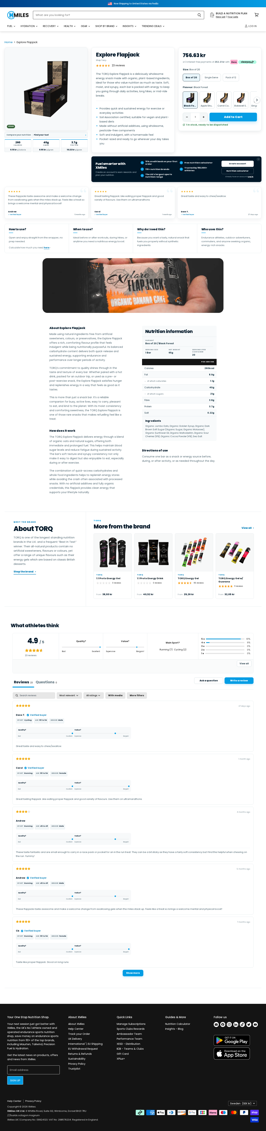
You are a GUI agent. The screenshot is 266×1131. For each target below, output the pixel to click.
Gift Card (123, 1054)
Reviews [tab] (23, 682)
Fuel (10, 26)
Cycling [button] (27, 720)
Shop (101, 60)
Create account (237, 163)
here (46, 247)
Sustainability (76, 1059)
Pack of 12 (231, 77)
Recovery (49, 26)
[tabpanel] (133, 836)
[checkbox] (115, 695)
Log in (252, 26)
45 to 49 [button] (44, 826)
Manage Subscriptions (131, 1024)
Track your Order (79, 1034)
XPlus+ (121, 1059)
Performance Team (129, 1039)
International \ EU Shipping (85, 1044)
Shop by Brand (105, 26)
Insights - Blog (174, 1029)
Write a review (239, 680)
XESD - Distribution (128, 1044)
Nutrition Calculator (177, 1024)
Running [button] (28, 773)
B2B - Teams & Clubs (130, 1049)
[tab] (46, 682)
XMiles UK (12, 1119)
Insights (128, 26)
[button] (18, 145)
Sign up (15, 1080)
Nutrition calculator (237, 171)
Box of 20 (191, 77)
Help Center (75, 1029)
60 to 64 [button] (43, 720)
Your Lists (232, 16)
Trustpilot (74, 1068)
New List (220, 16)
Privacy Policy (76, 1064)
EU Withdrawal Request (83, 1049)
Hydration (28, 26)
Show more (133, 972)
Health (68, 26)
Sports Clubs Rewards (131, 1029)
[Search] (199, 15)
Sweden (241, 1103)
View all (248, 528)
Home (9, 42)
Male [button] (60, 720)
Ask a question (209, 680)
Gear (84, 26)
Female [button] (62, 773)
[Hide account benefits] (258, 159)
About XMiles (76, 1024)
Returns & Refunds (80, 1054)
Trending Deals (152, 26)
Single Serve (211, 77)
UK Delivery (75, 1039)
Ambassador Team (129, 1034)
